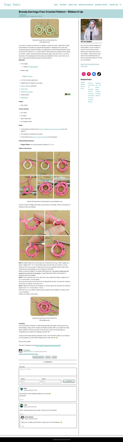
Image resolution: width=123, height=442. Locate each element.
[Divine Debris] (17, 4)
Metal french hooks (27, 92)
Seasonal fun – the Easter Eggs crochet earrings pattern (98, 89)
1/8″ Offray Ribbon (32, 66)
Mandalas (32, 353)
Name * (23, 379)
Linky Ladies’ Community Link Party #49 (48, 345)
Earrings (24, 353)
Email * (44, 379)
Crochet (20, 353)
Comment (22, 366)
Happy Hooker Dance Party (83, 85)
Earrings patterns (38, 357)
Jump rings (24, 89)
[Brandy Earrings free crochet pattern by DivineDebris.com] (44, 28)
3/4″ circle (29, 76)
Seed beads (24, 97)
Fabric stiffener (25, 86)
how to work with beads (40, 137)
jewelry (27, 353)
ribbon (54, 357)
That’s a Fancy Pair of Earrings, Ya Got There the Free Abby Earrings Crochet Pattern (91, 92)
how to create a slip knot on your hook (50, 129)
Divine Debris (23, 14)
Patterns (36, 353)
